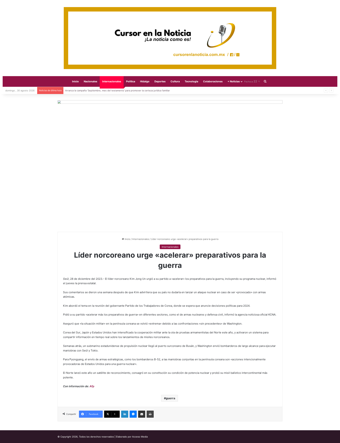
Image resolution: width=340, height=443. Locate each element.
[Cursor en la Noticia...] (170, 38)
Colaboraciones (213, 81)
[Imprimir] (150, 414)
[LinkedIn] (124, 414)
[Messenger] (133, 414)
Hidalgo (144, 81)
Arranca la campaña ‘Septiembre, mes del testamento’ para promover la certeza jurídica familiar (117, 90)
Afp (92, 386)
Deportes (160, 81)
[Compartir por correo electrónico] (141, 414)
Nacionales (90, 81)
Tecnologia (191, 81)
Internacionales (111, 81)
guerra (170, 398)
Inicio (75, 81)
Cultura (175, 81)
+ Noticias (234, 81)
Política (130, 81)
